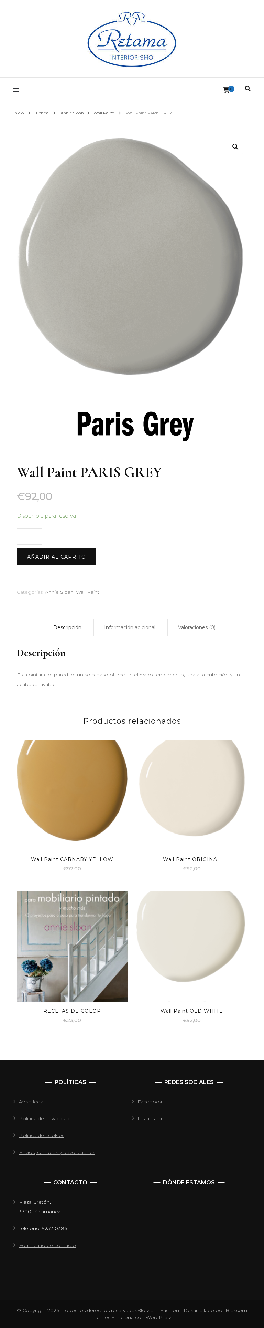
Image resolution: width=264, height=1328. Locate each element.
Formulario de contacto (47, 1245)
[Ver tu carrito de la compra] (226, 90)
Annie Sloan (59, 592)
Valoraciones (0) (197, 627)
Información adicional (129, 627)
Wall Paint (87, 592)
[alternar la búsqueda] (248, 89)
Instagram (150, 1118)
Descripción (67, 627)
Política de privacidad (44, 1118)
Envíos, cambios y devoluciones (57, 1152)
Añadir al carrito (56, 557)
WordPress (159, 1317)
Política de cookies (41, 1135)
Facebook (150, 1102)
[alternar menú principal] (17, 90)
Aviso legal (31, 1102)
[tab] (67, 627)
